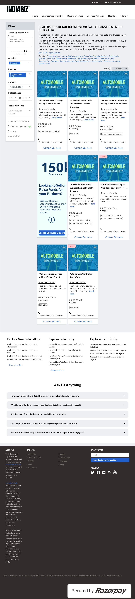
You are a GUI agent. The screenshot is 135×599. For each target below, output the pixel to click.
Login (96, 2)
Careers (63, 454)
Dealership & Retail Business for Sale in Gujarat (108, 350)
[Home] (18, 11)
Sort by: (107, 68)
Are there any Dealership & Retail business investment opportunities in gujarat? (48, 432)
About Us (32, 454)
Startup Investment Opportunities (81, 56)
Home (35, 16)
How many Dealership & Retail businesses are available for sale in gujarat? (45, 396)
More (123, 16)
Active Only (14, 136)
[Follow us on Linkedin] (104, 472)
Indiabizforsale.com (13, 464)
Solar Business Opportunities (108, 56)
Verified (13, 131)
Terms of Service (34, 457)
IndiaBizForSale (12, 483)
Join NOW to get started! (49, 52)
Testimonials (65, 457)
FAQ (30, 464)
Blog (62, 464)
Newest (119, 68)
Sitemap (63, 461)
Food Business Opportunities (91, 61)
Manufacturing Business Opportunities (84, 58)
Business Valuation (95, 16)
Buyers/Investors (75, 16)
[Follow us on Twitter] (93, 472)
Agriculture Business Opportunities (52, 58)
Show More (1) (56, 370)
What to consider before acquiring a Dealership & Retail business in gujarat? (46, 405)
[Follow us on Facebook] (99, 472)
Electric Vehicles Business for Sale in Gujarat (107, 353)
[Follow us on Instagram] (110, 472)
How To (111, 16)
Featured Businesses (19, 121)
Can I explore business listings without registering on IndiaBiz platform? (44, 423)
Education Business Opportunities (65, 61)
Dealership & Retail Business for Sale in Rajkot (25, 359)
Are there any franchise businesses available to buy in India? (38, 414)
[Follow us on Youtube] (116, 472)
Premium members (18, 126)
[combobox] (20, 63)
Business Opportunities (52, 16)
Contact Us (32, 467)
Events (31, 461)
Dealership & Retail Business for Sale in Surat (24, 356)
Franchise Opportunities (57, 56)
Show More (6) (15, 365)
